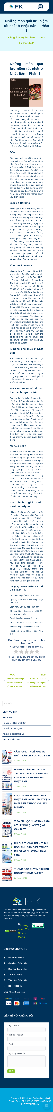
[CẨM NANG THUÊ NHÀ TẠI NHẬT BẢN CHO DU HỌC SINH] (7, 757)
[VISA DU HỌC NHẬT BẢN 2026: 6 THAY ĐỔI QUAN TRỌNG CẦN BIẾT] (7, 828)
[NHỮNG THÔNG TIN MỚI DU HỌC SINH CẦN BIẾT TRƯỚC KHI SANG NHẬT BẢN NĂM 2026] (7, 852)
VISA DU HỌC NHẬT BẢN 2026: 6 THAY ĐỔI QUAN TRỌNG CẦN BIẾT (32, 825)
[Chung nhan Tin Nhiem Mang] (24, 937)
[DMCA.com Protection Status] (10, 931)
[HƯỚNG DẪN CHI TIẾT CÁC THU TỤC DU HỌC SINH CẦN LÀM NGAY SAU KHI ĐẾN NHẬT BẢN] (7, 778)
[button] (42, 6)
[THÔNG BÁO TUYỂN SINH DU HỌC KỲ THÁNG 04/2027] (7, 874)
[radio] (16, 652)
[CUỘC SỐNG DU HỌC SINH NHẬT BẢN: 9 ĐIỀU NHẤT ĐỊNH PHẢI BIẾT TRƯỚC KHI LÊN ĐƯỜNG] (7, 804)
